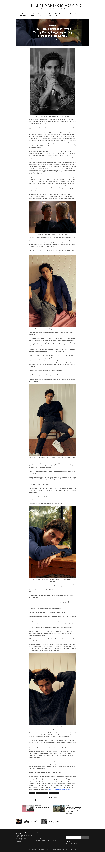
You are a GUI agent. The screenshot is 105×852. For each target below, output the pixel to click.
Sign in (49, 840)
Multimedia (76, 13)
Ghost (59, 849)
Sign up (54, 840)
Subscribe (85, 837)
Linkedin (60, 800)
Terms (67, 849)
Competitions (70, 13)
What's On (56, 14)
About (71, 849)
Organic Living (32, 14)
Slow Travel (44, 838)
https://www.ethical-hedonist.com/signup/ (59, 789)
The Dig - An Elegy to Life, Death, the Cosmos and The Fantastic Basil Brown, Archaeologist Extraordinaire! (73, 809)
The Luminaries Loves (41, 14)
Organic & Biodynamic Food (40, 836)
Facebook (39, 800)
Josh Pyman (52, 25)
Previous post (38, 805)
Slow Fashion (49, 14)
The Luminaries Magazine (40, 849)
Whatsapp (53, 800)
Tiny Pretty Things (54, 792)
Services (81, 13)
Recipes (50, 838)
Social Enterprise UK (42, 840)
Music (60, 13)
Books (64, 13)
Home (36, 833)
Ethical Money (38, 838)
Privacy (63, 849)
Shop (86, 13)
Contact (75, 849)
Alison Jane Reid (48, 39)
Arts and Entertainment (23, 14)
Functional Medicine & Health (54, 836)
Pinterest (66, 800)
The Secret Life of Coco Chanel (42, 807)
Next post (68, 805)
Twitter (46, 800)
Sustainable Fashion (54, 833)
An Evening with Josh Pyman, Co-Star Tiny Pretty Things (55, 820)
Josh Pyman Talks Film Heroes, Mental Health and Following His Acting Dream (30, 821)
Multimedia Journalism (58, 838)
